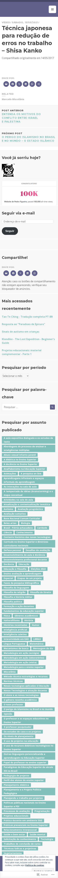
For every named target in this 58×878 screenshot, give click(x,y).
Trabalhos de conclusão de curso (22, 843)
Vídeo (6, 22)
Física (7, 615)
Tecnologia (47, 839)
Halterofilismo (12, 620)
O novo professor (13, 704)
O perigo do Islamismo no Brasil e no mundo (28, 709)
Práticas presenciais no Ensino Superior (26, 825)
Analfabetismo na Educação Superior (24, 468)
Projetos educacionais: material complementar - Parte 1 (21, 352)
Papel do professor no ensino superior (25, 762)
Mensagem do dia (43, 648)
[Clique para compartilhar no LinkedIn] (27, 273)
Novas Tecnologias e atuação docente (25, 690)
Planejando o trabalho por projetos (23, 797)
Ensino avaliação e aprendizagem (22, 573)
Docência (9, 564)
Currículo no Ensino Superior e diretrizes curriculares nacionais (26, 543)
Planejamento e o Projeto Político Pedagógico (22, 791)
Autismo (8, 509)
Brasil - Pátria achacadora (18, 527)
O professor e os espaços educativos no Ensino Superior (26, 720)
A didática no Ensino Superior (20, 459)
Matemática (36, 643)
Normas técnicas (13, 681)
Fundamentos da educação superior (24, 610)
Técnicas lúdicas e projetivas (20, 848)
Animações (10, 473)
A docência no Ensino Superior (20, 464)
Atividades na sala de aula (18, 499)
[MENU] (52, 9)
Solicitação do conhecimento (20, 839)
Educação (24, 564)
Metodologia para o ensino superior (24, 667)
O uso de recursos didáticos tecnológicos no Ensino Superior (28, 747)
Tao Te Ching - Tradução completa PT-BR (27, 316)
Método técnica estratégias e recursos (26, 676)
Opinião (8, 713)
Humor (35, 625)
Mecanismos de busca (16, 648)
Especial (8, 578)
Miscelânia (18, 99)
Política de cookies (34, 865)
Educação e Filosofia (15, 568)
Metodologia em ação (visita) (20, 662)
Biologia (25, 523)
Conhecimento (24, 532)
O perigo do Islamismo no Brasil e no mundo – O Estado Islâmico (28, 137)
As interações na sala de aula (20, 486)
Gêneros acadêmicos (26, 615)
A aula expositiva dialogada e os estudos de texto (28, 440)
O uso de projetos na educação (21, 740)
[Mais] (38, 84)
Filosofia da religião (15, 592)
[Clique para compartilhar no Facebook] (13, 273)
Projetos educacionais (16, 815)
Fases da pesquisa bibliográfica (21, 582)
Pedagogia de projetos (16, 775)
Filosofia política (13, 601)
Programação (42, 811)
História (28, 620)
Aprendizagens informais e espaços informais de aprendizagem (24, 480)
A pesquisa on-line (31, 473)
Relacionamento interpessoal (20, 829)
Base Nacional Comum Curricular (22, 518)
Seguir (9, 231)
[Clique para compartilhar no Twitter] (20, 273)
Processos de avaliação (17, 811)
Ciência (8, 532)
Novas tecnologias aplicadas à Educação (26, 685)
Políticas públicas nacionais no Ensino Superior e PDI (25, 804)
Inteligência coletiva (15, 634)
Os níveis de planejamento (18, 736)
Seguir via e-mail (18, 213)
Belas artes (10, 523)
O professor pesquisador (17, 726)
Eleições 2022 (38, 568)
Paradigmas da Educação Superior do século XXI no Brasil (28, 769)
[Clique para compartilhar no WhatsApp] (34, 273)
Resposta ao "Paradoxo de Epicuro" (23, 324)
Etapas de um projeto (29, 578)
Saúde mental (37, 834)
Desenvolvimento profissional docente (25, 559)
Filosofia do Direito (40, 592)
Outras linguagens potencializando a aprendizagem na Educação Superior (24, 756)
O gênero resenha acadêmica (20, 699)
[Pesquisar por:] (29, 407)
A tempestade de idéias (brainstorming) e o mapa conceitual (28, 493)
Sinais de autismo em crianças (20, 331)
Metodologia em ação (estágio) (21, 653)
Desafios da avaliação (38, 550)
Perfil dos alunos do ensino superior (24, 780)
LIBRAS (37, 639)
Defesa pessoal (12, 550)
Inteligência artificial (15, 629)
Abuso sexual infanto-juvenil (20, 454)
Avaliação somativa (15, 513)
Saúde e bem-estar (14, 834)
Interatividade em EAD (16, 639)
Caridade (42, 527)
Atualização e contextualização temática (27, 504)
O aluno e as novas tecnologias (21, 695)
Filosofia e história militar (18, 596)
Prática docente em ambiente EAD (23, 820)
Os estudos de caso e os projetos (22, 731)
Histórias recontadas (15, 625)
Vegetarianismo (13, 853)
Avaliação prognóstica (30, 509)
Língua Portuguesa (14, 643)
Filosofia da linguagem (16, 587)
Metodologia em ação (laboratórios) (24, 657)
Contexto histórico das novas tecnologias (27, 537)
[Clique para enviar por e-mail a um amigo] (5, 273)
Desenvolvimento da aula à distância (24, 554)
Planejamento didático (16, 784)
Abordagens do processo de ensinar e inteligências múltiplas (25, 448)
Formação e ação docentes (19, 606)
